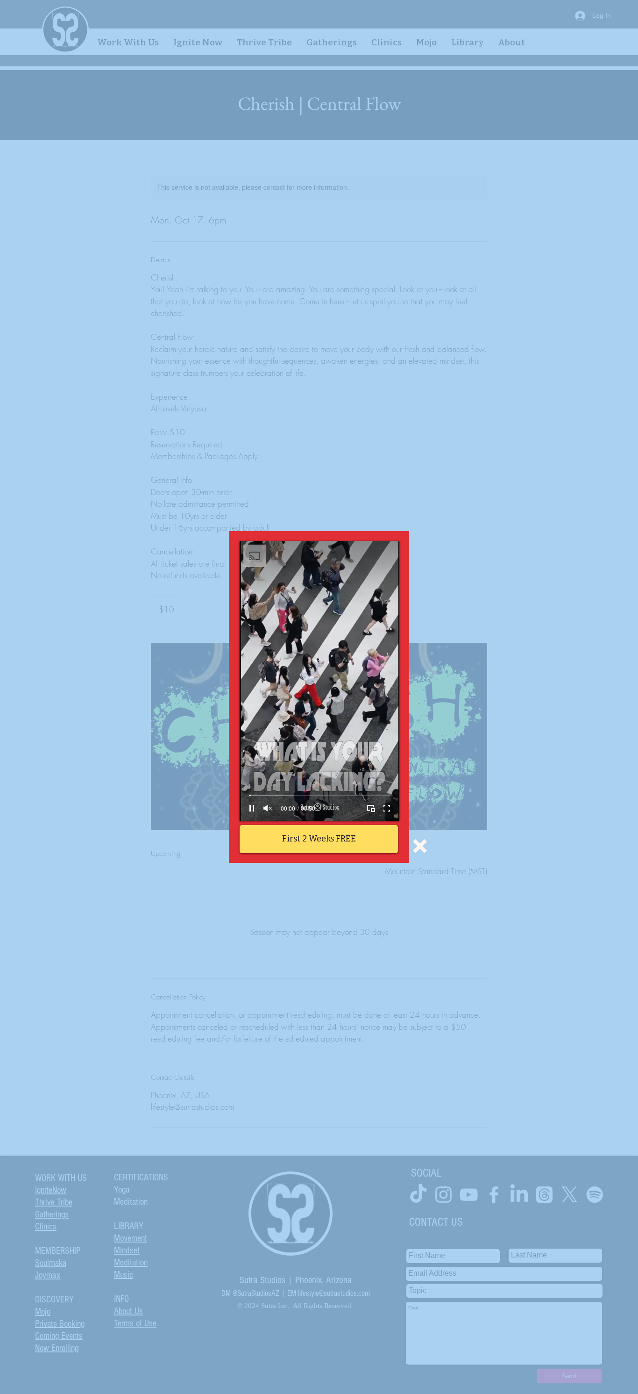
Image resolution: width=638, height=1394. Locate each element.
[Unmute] (268, 808)
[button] (420, 846)
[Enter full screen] (387, 808)
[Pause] (252, 808)
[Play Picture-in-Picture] (371, 808)
